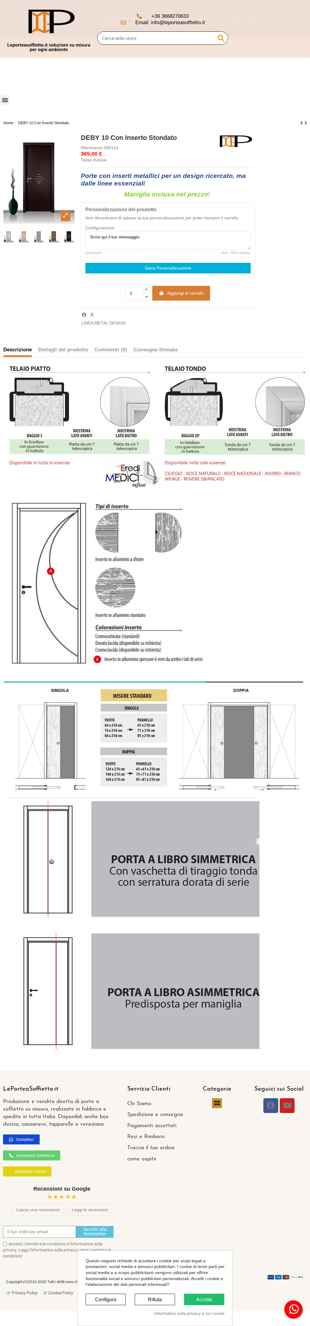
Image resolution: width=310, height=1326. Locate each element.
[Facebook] (270, 1105)
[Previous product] (302, 123)
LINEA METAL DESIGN (103, 323)
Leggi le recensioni (90, 1209)
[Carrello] (297, 29)
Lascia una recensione (38, 1209)
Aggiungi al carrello (185, 293)
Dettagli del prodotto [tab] (63, 350)
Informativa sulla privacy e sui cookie (189, 1313)
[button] (21, 1139)
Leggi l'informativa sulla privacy (47, 1249)
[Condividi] (84, 314)
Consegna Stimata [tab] (155, 350)
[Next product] (305, 123)
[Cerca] (221, 38)
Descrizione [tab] (17, 350)
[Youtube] (287, 1105)
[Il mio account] (286, 29)
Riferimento (92, 147)
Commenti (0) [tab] (110, 350)
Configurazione (99, 227)
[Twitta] (92, 314)
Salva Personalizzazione (168, 268)
